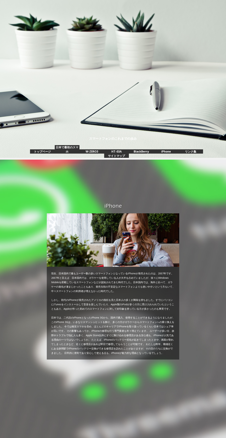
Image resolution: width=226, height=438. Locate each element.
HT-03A (116, 151)
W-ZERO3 (92, 151)
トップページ (42, 151)
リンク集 (190, 151)
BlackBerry (141, 151)
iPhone (166, 151)
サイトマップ (116, 156)
